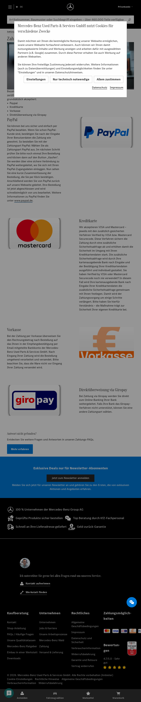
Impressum (116, 87)
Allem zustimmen (109, 79)
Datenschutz (99, 87)
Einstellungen (36, 79)
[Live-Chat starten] (132, 602)
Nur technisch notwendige (71, 79)
